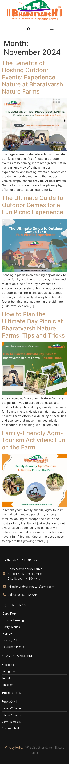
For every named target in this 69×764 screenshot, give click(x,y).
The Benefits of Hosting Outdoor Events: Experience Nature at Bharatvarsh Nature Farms (32, 77)
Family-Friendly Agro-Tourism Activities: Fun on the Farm (33, 440)
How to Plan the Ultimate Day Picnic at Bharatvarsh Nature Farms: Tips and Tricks (33, 325)
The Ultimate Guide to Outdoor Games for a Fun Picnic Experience (32, 205)
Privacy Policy (14, 747)
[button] (29, 29)
